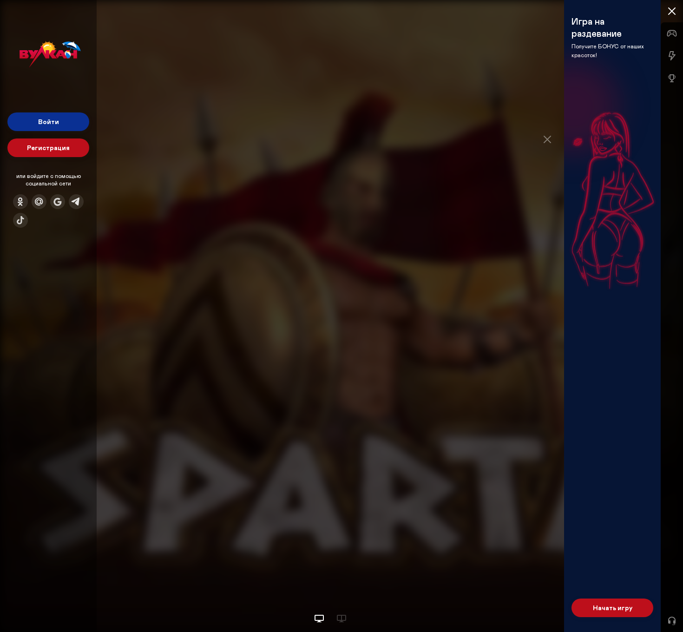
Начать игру (612, 607)
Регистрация (48, 147)
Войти (48, 121)
